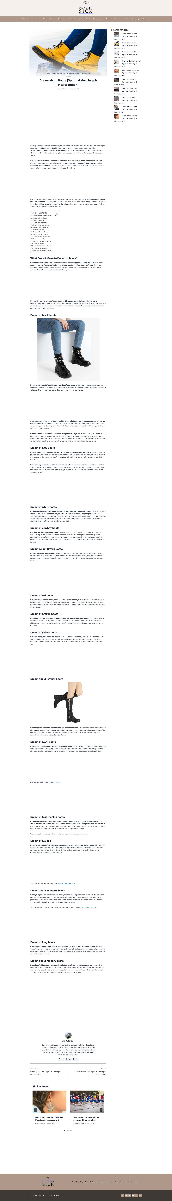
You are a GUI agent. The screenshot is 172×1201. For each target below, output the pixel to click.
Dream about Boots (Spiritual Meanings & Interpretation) (125, 45)
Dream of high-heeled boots (42, 241)
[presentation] (49, 1102)
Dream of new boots (39, 220)
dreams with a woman (88, 907)
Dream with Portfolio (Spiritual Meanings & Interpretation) (125, 91)
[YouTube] (133, 1195)
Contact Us (135, 1182)
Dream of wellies (39, 243)
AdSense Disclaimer (97, 1182)
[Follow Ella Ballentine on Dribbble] (69, 1059)
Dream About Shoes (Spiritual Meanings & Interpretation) (125, 100)
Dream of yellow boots (40, 234)
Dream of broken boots (40, 232)
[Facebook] (122, 1195)
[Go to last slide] (35, 1110)
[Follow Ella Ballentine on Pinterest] (66, 1059)
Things (81, 19)
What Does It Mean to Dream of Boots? (45, 216)
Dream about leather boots (42, 236)
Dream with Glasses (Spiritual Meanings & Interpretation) (125, 82)
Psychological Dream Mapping (127, 19)
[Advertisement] (68, 105)
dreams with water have (66, 883)
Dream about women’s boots (43, 246)
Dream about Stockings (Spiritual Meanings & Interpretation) (126, 73)
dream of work (56, 782)
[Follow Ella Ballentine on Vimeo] (62, 1059)
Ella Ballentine (63, 89)
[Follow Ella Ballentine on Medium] (73, 1059)
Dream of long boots (40, 248)
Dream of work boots (40, 239)
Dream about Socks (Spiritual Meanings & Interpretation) (125, 54)
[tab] (64, 1130)
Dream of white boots (40, 223)
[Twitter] (126, 1195)
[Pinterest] (136, 1195)
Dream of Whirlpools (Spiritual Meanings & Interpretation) (91, 1071)
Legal (127, 1182)
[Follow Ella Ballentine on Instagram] (59, 1059)
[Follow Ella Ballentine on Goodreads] (76, 1059)
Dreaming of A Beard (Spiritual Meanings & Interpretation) (45, 1071)
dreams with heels (80, 834)
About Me (75, 1182)
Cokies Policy (119, 1182)
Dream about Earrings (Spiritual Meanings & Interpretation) (125, 118)
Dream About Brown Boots (41, 227)
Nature (45, 19)
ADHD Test (145, 19)
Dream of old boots (39, 229)
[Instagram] (129, 1195)
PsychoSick (84, 1182)
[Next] (101, 1110)
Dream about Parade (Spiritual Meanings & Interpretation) (125, 36)
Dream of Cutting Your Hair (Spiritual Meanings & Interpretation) (127, 63)
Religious (109, 19)
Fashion (68, 77)
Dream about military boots (42, 250)
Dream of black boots (40, 218)
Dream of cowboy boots (41, 225)
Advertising (109, 1182)
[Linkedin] (140, 1195)
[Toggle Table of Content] (56, 213)
